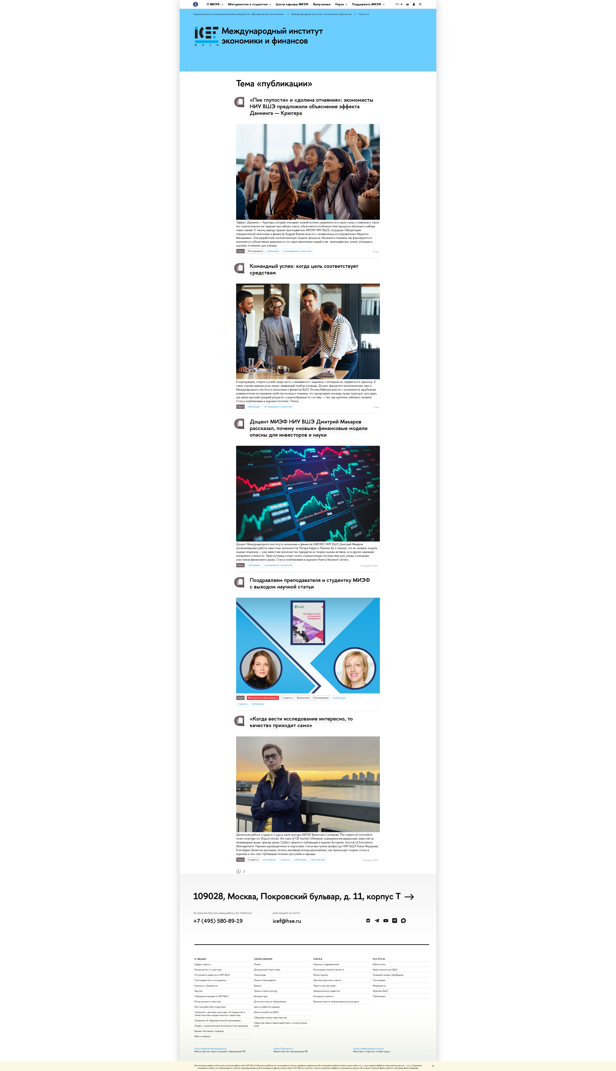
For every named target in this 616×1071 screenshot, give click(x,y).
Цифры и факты (202, 964)
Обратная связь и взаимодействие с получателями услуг (280, 1024)
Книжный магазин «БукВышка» (388, 974)
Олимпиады (260, 974)
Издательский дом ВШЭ (385, 969)
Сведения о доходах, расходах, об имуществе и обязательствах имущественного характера (219, 1013)
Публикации (379, 996)
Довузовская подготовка (267, 969)
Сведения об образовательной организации (217, 1020)
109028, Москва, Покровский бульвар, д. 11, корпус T (297, 896)
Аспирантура (260, 996)
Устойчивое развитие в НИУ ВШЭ (212, 974)
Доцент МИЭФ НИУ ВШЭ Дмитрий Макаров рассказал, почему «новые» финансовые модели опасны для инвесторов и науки (309, 428)
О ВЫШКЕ (200, 958)
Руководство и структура (207, 969)
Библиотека (379, 964)
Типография (379, 980)
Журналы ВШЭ (380, 990)
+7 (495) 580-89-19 (218, 921)
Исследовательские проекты (328, 969)
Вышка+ (258, 985)
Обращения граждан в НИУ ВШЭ (211, 996)
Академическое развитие (326, 990)
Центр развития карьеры (267, 1006)
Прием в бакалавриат (265, 980)
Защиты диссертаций (324, 985)
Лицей (257, 964)
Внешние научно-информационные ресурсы (336, 1001)
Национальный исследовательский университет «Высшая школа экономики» (239, 14)
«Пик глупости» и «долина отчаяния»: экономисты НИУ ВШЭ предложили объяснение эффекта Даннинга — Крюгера (311, 106)
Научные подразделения (326, 964)
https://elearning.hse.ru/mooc (368, 1048)
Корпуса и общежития (206, 985)
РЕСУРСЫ (379, 958)
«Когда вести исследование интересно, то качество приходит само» (301, 722)
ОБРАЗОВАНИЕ (263, 958)
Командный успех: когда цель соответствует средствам (304, 269)
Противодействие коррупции (210, 1006)
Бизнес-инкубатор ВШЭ (266, 1012)
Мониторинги (320, 974)
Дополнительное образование (270, 1001)
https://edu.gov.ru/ (284, 1048)
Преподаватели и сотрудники (210, 980)
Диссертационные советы (327, 980)
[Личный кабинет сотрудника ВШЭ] (413, 4)
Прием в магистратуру (266, 990)
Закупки (198, 990)
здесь (361, 1065)
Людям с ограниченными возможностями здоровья (221, 1025)
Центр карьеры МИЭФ (292, 4)
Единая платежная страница (208, 1031)
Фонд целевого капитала (207, 1001)
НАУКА (317, 958)
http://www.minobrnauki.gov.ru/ (210, 1048)
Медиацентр (379, 985)
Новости (364, 14)
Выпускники (321, 4)
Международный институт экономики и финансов (321, 14)
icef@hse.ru (287, 921)
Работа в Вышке (202, 1036)
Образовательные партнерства (270, 1017)
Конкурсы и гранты (323, 996)
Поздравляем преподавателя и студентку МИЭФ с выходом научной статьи (310, 583)
